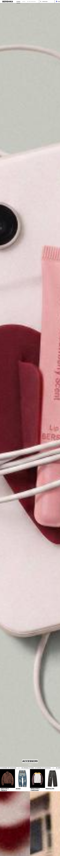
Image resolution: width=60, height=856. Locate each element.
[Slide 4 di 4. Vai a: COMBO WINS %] (30, 386)
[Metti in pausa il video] (3, 764)
